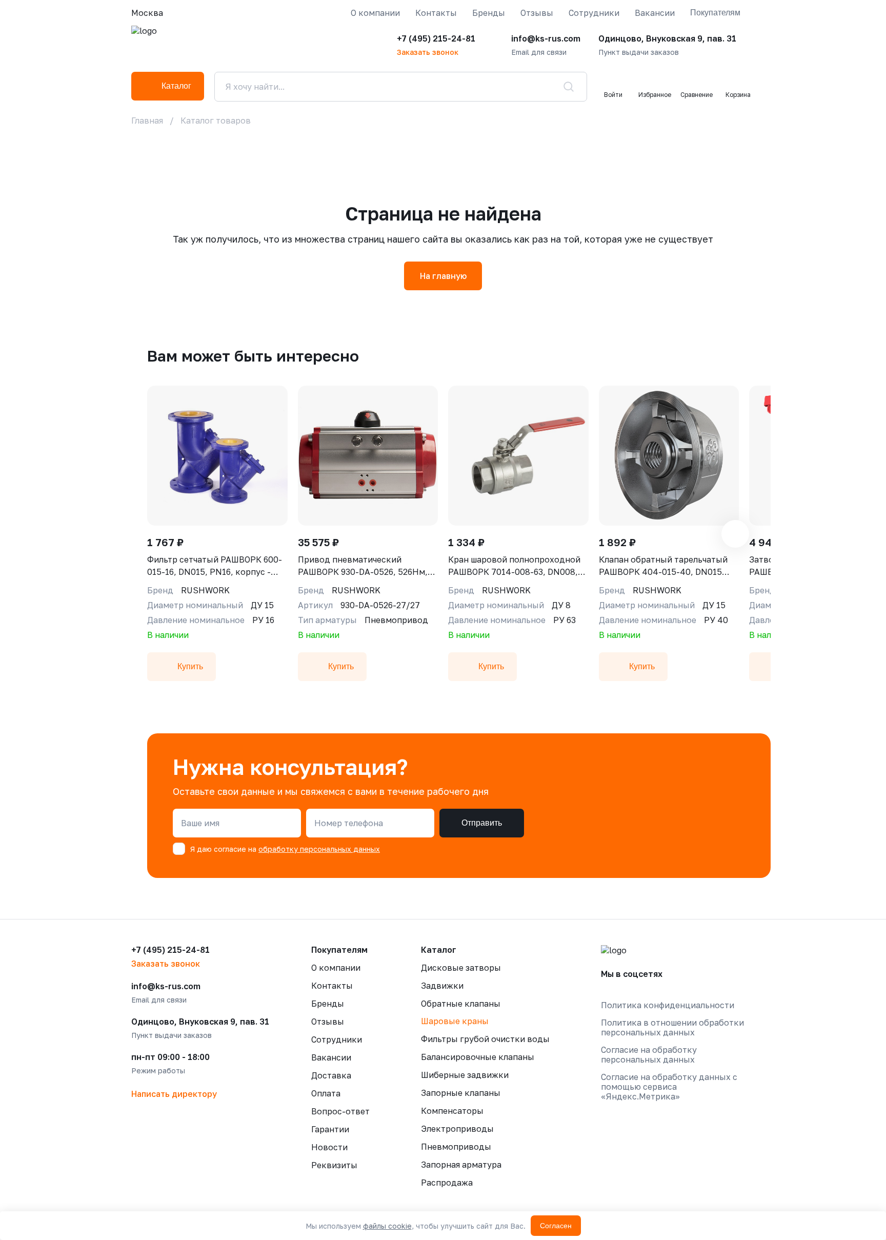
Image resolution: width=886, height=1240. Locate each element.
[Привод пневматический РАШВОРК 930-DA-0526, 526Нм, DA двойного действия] (368, 456)
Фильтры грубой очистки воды (485, 1039)
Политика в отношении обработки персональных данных (672, 1027)
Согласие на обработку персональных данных (649, 1055)
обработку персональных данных (319, 849)
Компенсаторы (452, 1111)
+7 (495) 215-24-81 (436, 38)
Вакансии (655, 13)
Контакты (436, 13)
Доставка (331, 1075)
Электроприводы (457, 1129)
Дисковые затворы (461, 968)
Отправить (481, 822)
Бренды (488, 13)
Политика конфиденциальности (667, 1005)
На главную (443, 276)
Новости (329, 1147)
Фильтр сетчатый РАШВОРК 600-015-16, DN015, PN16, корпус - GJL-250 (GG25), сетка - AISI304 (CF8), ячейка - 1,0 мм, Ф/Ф (214, 566)
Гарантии (330, 1129)
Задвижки (442, 986)
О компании (375, 13)
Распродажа (447, 1182)
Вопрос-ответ (340, 1111)
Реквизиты (334, 1165)
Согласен (556, 1226)
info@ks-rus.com (545, 38)
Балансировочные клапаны (477, 1057)
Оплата (325, 1093)
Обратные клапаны (460, 1003)
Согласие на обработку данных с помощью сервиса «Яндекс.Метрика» (669, 1087)
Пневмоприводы (456, 1147)
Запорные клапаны (460, 1093)
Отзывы (536, 13)
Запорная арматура (461, 1164)
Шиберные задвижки (465, 1075)
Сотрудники (594, 13)
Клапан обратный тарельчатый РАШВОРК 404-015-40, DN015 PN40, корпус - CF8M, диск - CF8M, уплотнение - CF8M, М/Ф (663, 566)
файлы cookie (387, 1226)
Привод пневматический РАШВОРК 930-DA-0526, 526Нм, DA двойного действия (363, 566)
